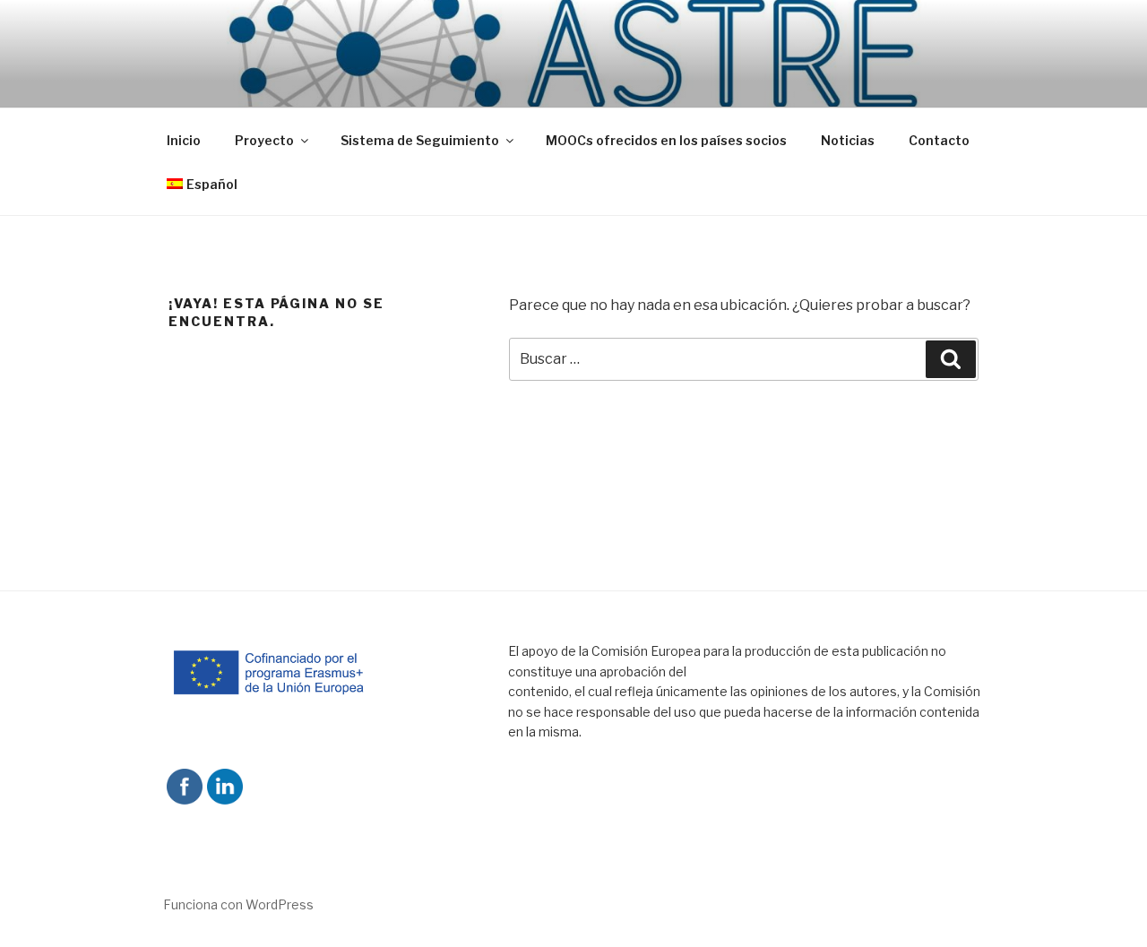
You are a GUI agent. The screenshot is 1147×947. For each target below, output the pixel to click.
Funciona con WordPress (238, 904)
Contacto (939, 140)
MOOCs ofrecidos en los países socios (666, 140)
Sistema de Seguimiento (420, 140)
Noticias (848, 140)
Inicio (184, 140)
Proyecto (264, 140)
